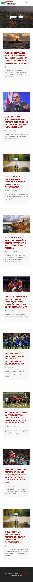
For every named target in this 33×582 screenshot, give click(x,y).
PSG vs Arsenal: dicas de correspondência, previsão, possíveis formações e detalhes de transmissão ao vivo (16, 302)
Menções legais (23, 573)
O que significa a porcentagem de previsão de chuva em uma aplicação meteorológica (15, 182)
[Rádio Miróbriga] (8, 3)
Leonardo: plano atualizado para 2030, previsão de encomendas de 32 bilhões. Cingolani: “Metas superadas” (16, 122)
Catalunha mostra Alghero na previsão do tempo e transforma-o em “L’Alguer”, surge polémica (16, 243)
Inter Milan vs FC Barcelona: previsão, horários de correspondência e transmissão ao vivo (15, 359)
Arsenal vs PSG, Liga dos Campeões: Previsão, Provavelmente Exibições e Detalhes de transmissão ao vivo (16, 418)
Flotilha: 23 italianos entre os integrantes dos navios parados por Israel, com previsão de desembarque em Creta (16, 58)
